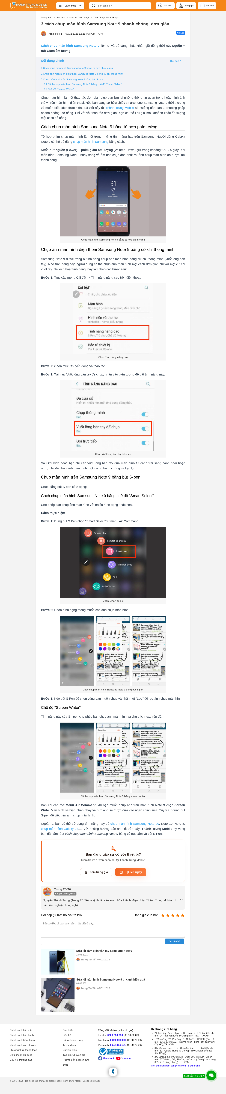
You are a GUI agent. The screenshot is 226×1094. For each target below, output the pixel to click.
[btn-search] (93, 5)
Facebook (108, 1058)
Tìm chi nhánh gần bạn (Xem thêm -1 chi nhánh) (175, 1065)
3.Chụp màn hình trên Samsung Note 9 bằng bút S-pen (72, 79)
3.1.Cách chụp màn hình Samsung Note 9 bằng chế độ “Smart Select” (83, 84)
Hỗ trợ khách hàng (73, 1040)
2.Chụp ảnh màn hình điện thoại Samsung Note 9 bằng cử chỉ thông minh (82, 73)
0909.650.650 (115, 1035)
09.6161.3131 (118, 1045)
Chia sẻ (180, 33)
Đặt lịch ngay (133, 872)
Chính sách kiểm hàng (22, 1040)
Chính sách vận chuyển (23, 1045)
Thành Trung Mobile (119, 108)
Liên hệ (67, 1035)
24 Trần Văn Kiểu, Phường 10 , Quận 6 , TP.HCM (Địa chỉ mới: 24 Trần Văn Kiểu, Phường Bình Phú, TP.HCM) (184, 1034)
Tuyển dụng (69, 1045)
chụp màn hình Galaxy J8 (59, 829)
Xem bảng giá (99, 872)
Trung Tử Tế (54, 33)
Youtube (126, 1058)
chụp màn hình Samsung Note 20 (134, 823)
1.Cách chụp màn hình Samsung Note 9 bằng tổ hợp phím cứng (77, 68)
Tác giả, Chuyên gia (74, 1054)
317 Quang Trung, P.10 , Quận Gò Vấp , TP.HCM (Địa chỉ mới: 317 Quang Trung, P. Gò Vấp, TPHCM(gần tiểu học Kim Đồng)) (183, 1051)
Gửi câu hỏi (174, 941)
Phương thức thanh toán (23, 1049)
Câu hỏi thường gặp (21, 1059)
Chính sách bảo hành (22, 1035)
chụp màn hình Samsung (90, 141)
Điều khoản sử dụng (21, 1054)
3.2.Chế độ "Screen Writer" (59, 89)
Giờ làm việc (70, 1049)
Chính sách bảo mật (21, 1030)
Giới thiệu (68, 1030)
